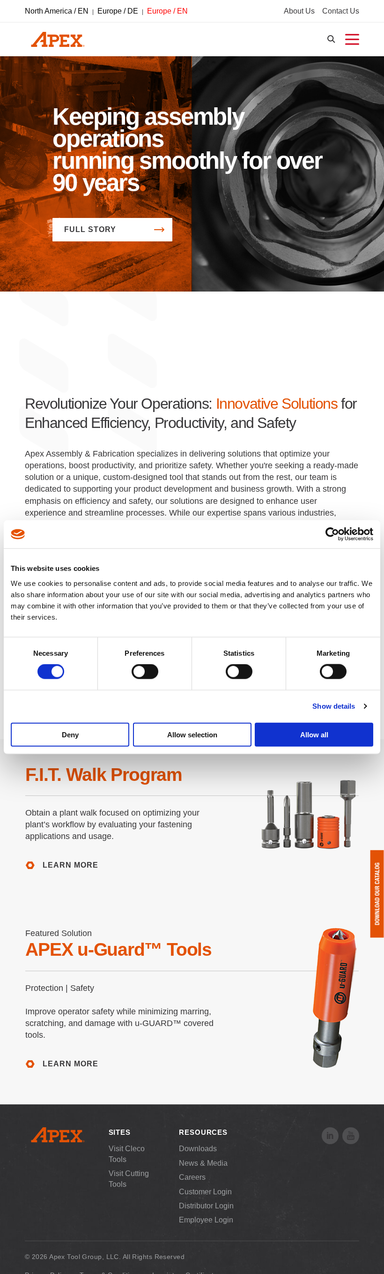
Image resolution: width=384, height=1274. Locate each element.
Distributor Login (206, 1206)
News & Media (203, 1163)
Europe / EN (167, 11)
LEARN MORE (70, 865)
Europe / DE (117, 11)
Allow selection (192, 734)
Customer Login (205, 1192)
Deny (70, 734)
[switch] (145, 671)
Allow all (314, 734)
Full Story (90, 229)
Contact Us (340, 11)
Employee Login (206, 1220)
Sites (120, 1132)
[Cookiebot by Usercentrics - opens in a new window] (332, 534)
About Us (299, 11)
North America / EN (57, 11)
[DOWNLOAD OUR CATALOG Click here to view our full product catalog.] (377, 894)
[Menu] (352, 39)
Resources (203, 1132)
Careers (192, 1177)
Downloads (198, 1149)
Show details (333, 706)
